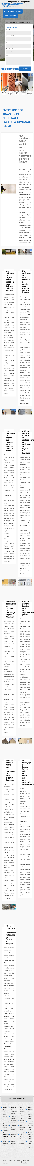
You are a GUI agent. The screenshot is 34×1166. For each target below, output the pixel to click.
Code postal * (10, 36)
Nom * (8, 30)
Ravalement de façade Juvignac (13, 1137)
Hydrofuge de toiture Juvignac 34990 (30, 1136)
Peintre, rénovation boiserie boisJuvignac (22, 1129)
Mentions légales (25, 1162)
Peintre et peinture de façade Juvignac (13, 1120)
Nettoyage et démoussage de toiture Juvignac (5, 1135)
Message (8, 56)
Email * (8, 43)
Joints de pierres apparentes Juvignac (30, 1145)
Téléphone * (9, 49)
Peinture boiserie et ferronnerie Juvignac (5, 1123)
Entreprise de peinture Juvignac (13, 1129)
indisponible (25, 2)
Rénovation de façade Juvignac (5, 1144)
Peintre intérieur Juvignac (13, 1144)
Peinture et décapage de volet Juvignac (21, 1139)
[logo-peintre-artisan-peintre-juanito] (12, 5)
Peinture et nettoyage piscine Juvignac (5, 1112)
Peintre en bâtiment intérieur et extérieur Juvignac (22, 1113)
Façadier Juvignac (21, 1122)
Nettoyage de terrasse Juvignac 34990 (30, 1114)
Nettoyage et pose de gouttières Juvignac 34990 (30, 1125)
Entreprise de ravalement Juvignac (13, 1110)
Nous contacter (10, 16)
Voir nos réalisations (12, 11)
